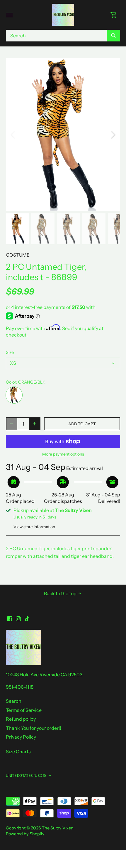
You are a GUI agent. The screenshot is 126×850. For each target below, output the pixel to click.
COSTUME (18, 255)
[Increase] (34, 424)
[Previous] (13, 134)
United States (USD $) (26, 775)
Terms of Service (24, 710)
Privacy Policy (21, 737)
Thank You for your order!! (33, 728)
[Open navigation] (9, 15)
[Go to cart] (113, 15)
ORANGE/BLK (14, 395)
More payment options (63, 454)
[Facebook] (9, 618)
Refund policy (21, 719)
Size (10, 352)
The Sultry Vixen (58, 828)
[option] (63, 134)
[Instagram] (18, 618)
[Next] (112, 134)
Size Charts (18, 751)
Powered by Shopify (25, 833)
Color (11, 382)
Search (13, 701)
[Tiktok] (27, 618)
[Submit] (113, 35)
